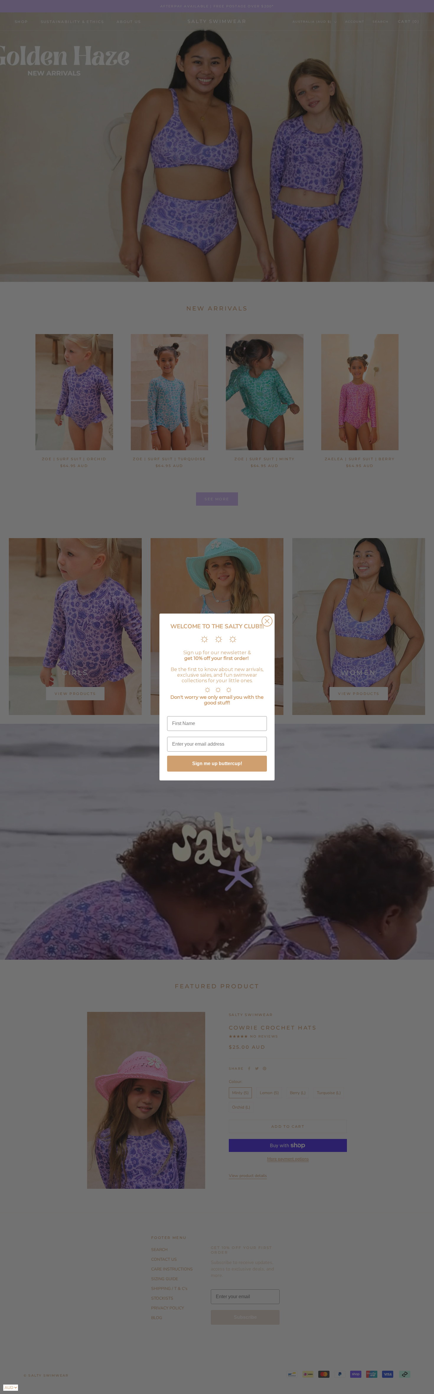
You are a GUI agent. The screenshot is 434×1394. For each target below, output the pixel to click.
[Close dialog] (267, 621)
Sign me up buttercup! (217, 763)
